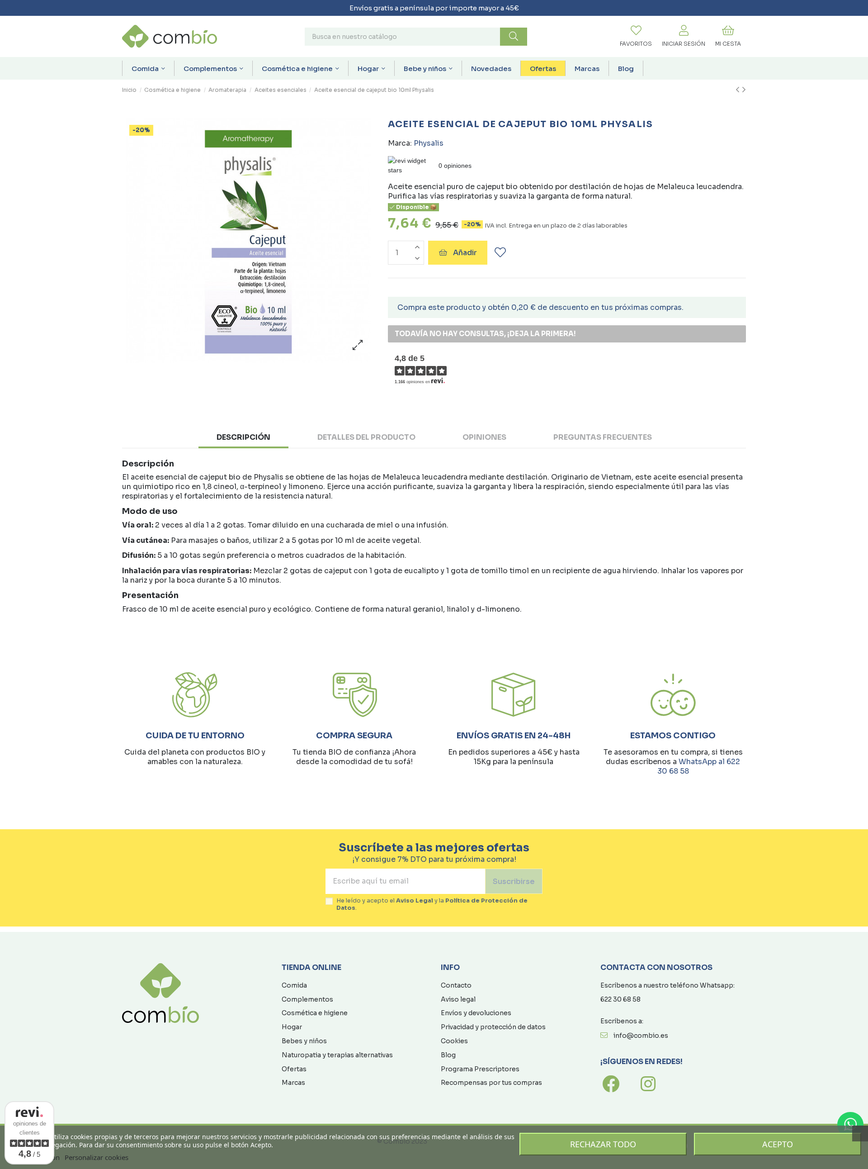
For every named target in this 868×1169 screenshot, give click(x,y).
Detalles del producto (366, 437)
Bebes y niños (304, 1041)
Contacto (456, 985)
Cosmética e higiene (315, 1013)
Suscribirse (514, 881)
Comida (294, 985)
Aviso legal (458, 999)
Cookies (454, 1041)
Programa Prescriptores (480, 1069)
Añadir (465, 252)
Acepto (777, 1144)
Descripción (243, 437)
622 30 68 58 (620, 999)
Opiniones (484, 437)
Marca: (400, 143)
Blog (448, 1055)
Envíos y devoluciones (476, 1013)
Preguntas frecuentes (602, 437)
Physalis (428, 143)
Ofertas (294, 1069)
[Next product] (744, 90)
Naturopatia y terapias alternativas (337, 1055)
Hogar (292, 1027)
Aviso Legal (414, 900)
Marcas (293, 1083)
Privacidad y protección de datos (493, 1027)
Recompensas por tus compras (491, 1083)
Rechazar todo (603, 1144)
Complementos (307, 999)
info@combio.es (640, 1035)
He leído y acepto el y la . (432, 904)
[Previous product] (739, 90)
